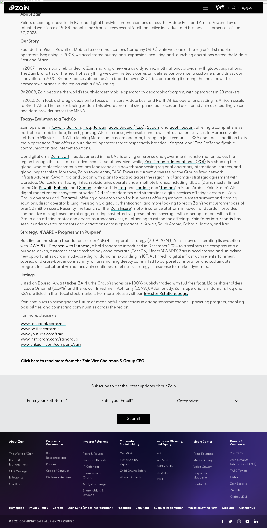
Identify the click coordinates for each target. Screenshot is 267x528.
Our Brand (16, 484)
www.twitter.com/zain (40, 329)
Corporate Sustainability (129, 443)
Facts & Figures (93, 453)
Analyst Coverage (94, 484)
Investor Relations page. (166, 293)
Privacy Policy (38, 508)
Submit (133, 418)
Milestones (16, 477)
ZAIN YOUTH (165, 466)
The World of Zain (21, 453)
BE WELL (162, 473)
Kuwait (57, 127)
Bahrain (73, 127)
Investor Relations (95, 442)
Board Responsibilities (56, 455)
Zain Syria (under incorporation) (90, 508)
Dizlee (102, 193)
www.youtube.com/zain (42, 334)
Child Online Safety (133, 470)
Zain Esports (238, 483)
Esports (226, 219)
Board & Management (18, 462)
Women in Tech (130, 477)
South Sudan (181, 127)
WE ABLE (162, 460)
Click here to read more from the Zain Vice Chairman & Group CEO (82, 361)
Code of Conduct (57, 470)
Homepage (16, 508)
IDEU (160, 479)
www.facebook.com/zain (43, 324)
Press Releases (203, 453)
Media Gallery (202, 460)
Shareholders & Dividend (93, 493)
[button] (205, 8)
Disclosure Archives (58, 477)
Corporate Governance (54, 443)
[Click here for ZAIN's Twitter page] (230, 521)
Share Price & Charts (92, 475)
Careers (58, 508)
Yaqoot (176, 143)
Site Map (228, 508)
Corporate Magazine (200, 475)
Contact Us (200, 484)
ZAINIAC (235, 490)
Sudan (153, 127)
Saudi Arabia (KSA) (126, 127)
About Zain (16, 442)
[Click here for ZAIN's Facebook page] (222, 521)
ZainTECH (60, 156)
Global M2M (238, 496)
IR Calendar (91, 466)
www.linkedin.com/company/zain (51, 344)
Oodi (199, 143)
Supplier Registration (168, 508)
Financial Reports (94, 460)
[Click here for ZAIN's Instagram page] (239, 521)
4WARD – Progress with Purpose (59, 246)
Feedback (124, 508)
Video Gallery (202, 466)
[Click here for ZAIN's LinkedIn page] (256, 521)
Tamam (167, 188)
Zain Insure (121, 208)
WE (159, 453)
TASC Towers (238, 470)
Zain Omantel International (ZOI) (175, 162)
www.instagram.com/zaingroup (49, 339)
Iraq (87, 127)
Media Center (202, 442)
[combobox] (208, 401)
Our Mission (127, 453)
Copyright (142, 508)
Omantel (69, 198)
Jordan (99, 127)
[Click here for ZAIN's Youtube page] (247, 521)
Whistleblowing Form (203, 508)
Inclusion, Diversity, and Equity (170, 443)
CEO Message (18, 471)
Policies (51, 464)
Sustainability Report (129, 462)
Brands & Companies (238, 443)
